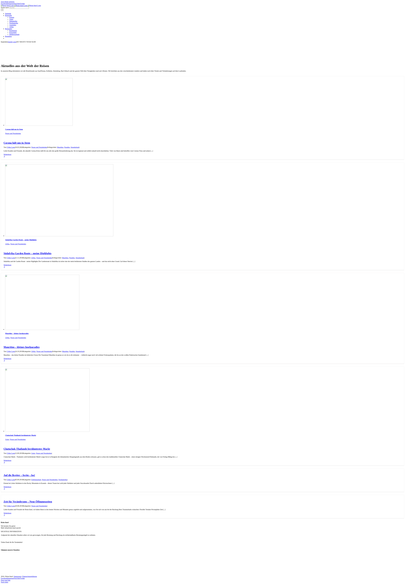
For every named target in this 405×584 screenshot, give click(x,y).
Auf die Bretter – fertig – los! (19, 475)
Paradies (67, 147)
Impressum (17, 576)
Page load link (5, 580)
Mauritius (60, 147)
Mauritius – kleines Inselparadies (17, 333)
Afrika (7, 244)
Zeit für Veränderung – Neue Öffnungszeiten (28, 501)
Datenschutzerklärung (29, 576)
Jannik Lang (12, 42)
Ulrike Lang (11, 147)
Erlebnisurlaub (36, 480)
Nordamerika (62, 480)
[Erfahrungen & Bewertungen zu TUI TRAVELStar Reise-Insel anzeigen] (14, 574)
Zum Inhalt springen (7, 2)
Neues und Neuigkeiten (13, 133)
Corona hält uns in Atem (14, 129)
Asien (7, 439)
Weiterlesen (7, 154)
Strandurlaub (75, 147)
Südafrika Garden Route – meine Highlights (21, 240)
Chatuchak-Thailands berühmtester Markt (20, 435)
